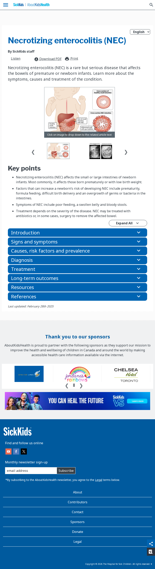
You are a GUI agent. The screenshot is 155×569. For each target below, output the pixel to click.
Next (126, 151)
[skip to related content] (79, 112)
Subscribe (66, 470)
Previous (33, 151)
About (77, 492)
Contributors (77, 502)
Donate (77, 531)
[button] (77, 232)
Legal (98, 480)
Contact (77, 512)
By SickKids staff (21, 51)
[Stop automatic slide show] (73, 385)
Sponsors (77, 522)
